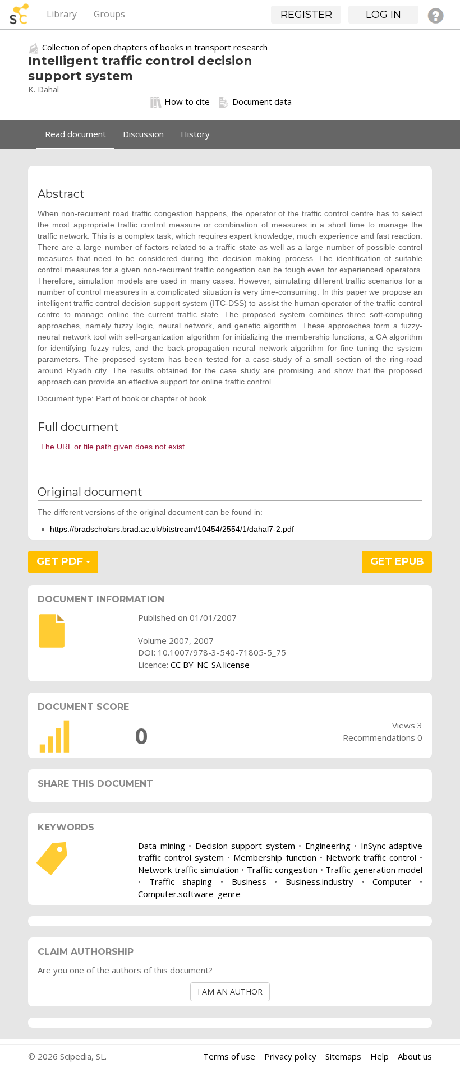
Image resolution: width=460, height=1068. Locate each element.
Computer (391, 881)
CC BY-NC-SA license (210, 664)
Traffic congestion (282, 869)
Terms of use (229, 1056)
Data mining (161, 845)
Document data (262, 101)
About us (415, 1056)
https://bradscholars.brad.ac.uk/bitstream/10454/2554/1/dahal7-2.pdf (172, 528)
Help (379, 1056)
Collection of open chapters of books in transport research (155, 47)
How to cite (187, 101)
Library (62, 14)
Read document (75, 134)
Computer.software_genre (189, 893)
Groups (109, 14)
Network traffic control (371, 857)
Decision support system (245, 845)
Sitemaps (343, 1056)
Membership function (274, 857)
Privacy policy (290, 1056)
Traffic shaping (181, 881)
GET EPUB (397, 561)
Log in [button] (383, 14)
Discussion (143, 134)
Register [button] (306, 14)
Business (249, 881)
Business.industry (319, 881)
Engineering (328, 845)
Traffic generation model (373, 869)
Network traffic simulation (188, 869)
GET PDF (61, 561)
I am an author (230, 991)
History (195, 134)
